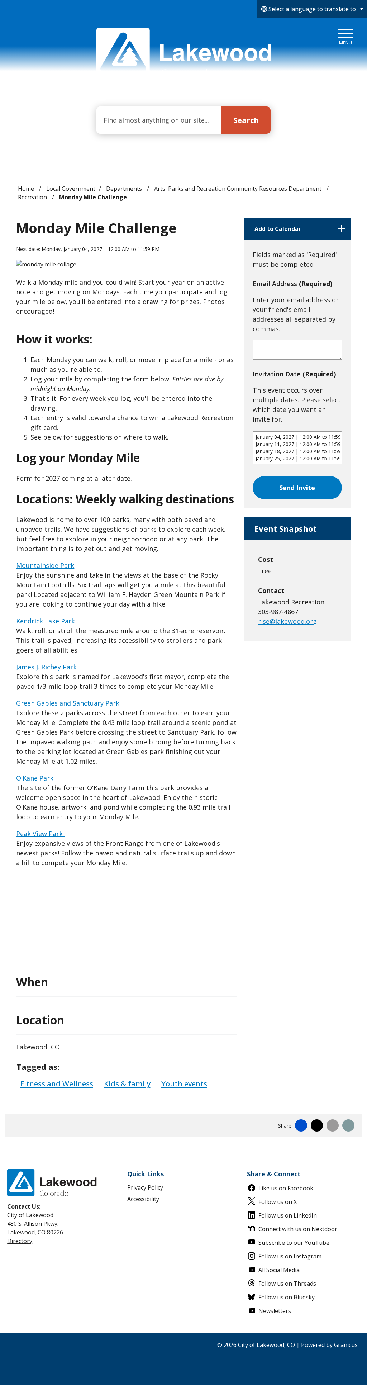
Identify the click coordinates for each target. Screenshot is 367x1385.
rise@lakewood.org (287, 621)
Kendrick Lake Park (45, 621)
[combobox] (312, 9)
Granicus (346, 1345)
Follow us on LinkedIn (287, 1215)
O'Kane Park (34, 778)
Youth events (184, 1083)
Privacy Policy (145, 1187)
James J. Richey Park (46, 667)
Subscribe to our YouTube (293, 1243)
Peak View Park (40, 833)
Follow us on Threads (287, 1283)
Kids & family (127, 1083)
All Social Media (279, 1270)
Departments (124, 189)
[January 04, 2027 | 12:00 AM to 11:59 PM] (297, 437)
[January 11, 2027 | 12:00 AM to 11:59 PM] (297, 444)
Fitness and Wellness (56, 1083)
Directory (19, 1241)
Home (26, 189)
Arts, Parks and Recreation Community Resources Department (238, 189)
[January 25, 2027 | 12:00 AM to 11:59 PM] (297, 458)
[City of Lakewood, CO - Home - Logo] (183, 54)
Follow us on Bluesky (286, 1297)
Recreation (33, 197)
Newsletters (274, 1311)
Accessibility (143, 1199)
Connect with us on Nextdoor (297, 1229)
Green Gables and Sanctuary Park (67, 703)
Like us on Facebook (285, 1188)
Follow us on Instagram (289, 1256)
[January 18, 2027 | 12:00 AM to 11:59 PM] (297, 451)
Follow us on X (277, 1202)
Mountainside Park (45, 565)
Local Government (70, 189)
